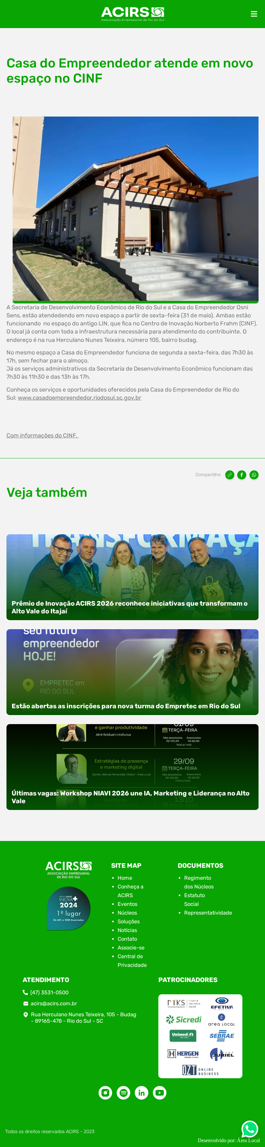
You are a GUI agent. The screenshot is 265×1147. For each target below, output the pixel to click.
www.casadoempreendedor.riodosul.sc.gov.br (79, 397)
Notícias (127, 930)
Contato (127, 939)
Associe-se (131, 948)
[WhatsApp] (254, 474)
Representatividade (208, 913)
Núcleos (127, 913)
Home (125, 878)
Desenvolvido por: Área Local (229, 1140)
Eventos (127, 904)
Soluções (129, 921)
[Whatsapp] (249, 1131)
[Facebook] (241, 474)
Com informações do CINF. (42, 435)
